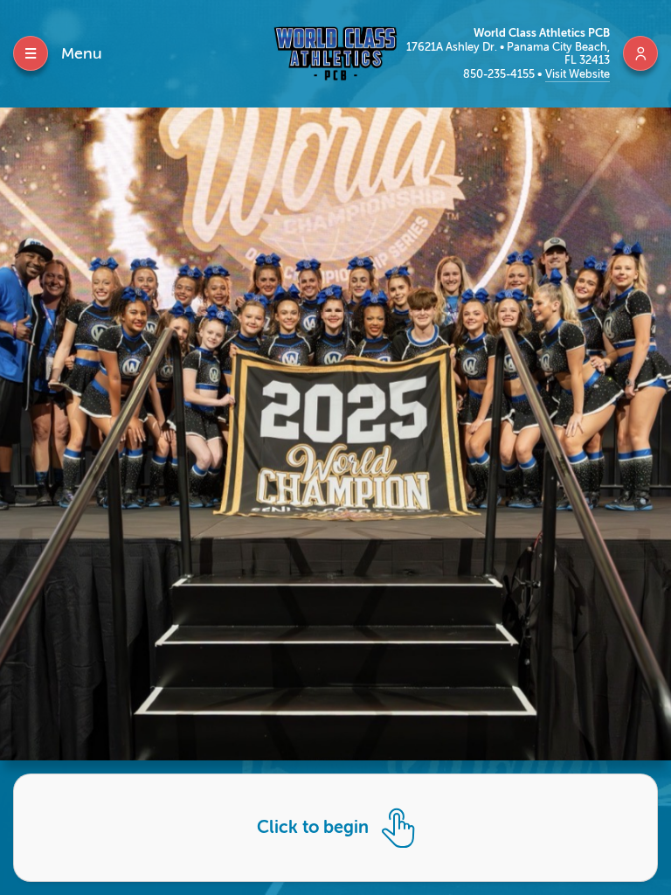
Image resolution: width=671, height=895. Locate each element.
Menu (81, 53)
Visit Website (577, 73)
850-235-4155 (500, 73)
